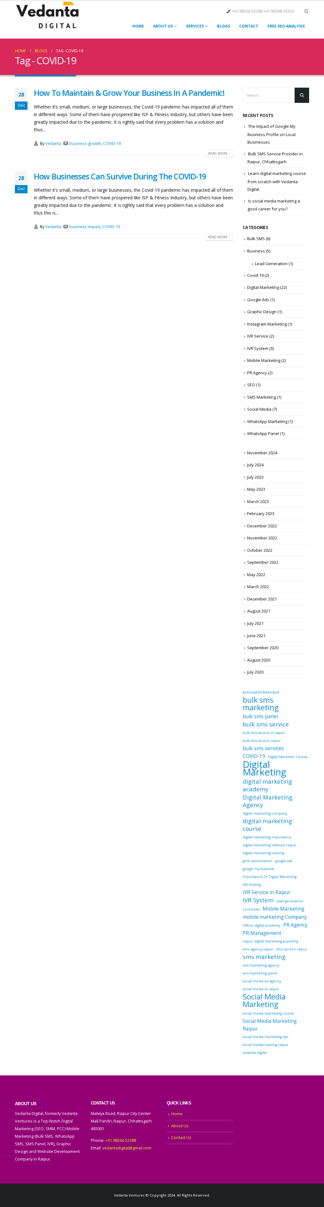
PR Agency (257, 373)
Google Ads (258, 299)
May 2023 (256, 489)
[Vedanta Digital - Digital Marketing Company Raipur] (47, 15)
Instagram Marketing (267, 324)
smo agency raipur (258, 949)
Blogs (223, 26)
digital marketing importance (267, 837)
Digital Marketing (263, 287)
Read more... (219, 153)
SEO (251, 385)
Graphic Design (262, 311)
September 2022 (262, 562)
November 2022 (262, 538)
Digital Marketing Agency (267, 801)
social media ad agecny (262, 981)
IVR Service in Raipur (266, 892)
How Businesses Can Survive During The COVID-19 (120, 176)
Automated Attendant (261, 692)
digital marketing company (265, 813)
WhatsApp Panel (263, 433)
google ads (283, 861)
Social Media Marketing (264, 1000)
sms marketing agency (261, 965)
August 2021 (258, 611)
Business (256, 251)
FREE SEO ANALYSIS (286, 26)
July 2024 (255, 465)
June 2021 (256, 635)
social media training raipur (266, 1044)
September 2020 (262, 647)
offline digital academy (261, 925)
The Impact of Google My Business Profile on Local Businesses (271, 134)
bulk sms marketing (260, 703)
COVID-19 (112, 143)
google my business (258, 869)
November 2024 (262, 453)
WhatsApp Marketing (267, 421)
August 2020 (258, 660)
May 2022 (256, 574)
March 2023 (258, 501)
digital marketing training (263, 853)
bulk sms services (263, 748)
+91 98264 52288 (247, 11)
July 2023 (255, 477)
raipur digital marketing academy (270, 941)
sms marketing (264, 957)
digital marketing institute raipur (269, 845)
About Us (163, 26)
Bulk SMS (256, 238)
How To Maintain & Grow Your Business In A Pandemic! (129, 92)
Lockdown (251, 909)
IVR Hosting (252, 884)
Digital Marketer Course (288, 757)
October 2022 (259, 550)
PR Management (262, 933)
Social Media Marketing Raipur (270, 1024)
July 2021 (255, 623)
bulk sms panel (260, 716)
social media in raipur (261, 989)
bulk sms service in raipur (264, 733)
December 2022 (262, 526)
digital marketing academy (267, 785)
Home (138, 26)
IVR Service (257, 336)
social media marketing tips (265, 1037)
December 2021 (262, 599)
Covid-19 (255, 275)
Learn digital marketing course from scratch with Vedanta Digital (276, 181)
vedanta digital (255, 1052)
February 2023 (260, 513)
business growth (85, 143)
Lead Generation (271, 263)
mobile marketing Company (275, 916)
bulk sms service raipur (262, 740)
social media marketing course (268, 1013)
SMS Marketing (261, 397)
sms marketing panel (260, 973)
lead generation (290, 901)
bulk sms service (266, 724)
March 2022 (258, 586)
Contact (248, 26)
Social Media (259, 409)
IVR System (257, 348)
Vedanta (53, 143)
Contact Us (181, 1137)
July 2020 (255, 672)
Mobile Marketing (263, 360)
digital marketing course (267, 824)
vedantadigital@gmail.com (127, 1148)
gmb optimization (257, 861)
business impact (84, 226)
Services (195, 26)
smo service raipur (291, 949)
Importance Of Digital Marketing (269, 876)
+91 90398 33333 (278, 11)
